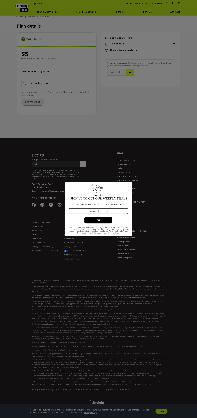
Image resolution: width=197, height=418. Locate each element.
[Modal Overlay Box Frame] (98, 209)
